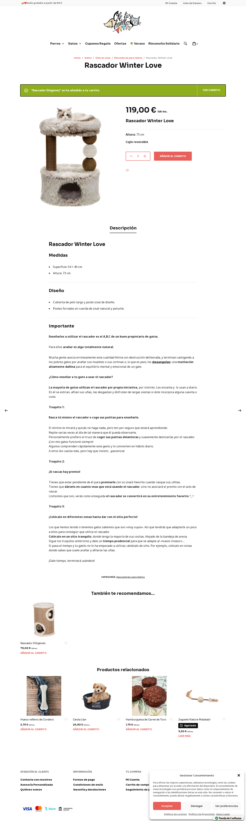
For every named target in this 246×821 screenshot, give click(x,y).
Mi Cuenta (171, 3)
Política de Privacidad (201, 814)
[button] (239, 775)
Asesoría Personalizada (36, 784)
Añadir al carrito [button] (33, 653)
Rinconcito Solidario (164, 43)
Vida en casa (102, 58)
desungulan (161, 362)
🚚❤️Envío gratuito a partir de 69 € (41, 3)
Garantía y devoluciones (89, 789)
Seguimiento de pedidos (143, 789)
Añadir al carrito (173, 156)
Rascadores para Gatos (128, 58)
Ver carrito (211, 90)
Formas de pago (84, 779)
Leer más (184, 736)
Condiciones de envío (88, 784)
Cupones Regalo (98, 43)
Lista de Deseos (192, 3)
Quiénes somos (31, 789)
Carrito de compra (138, 784)
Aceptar (167, 806)
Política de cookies (175, 814)
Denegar (197, 806)
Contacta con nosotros (36, 779)
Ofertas (120, 43)
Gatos (73, 43)
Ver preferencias (226, 806)
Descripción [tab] (123, 228)
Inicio (77, 58)
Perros (55, 43)
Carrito (211, 3)
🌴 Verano (137, 43)
